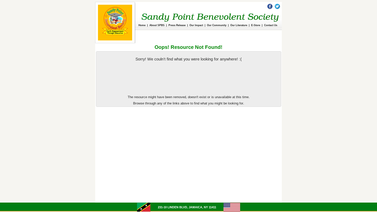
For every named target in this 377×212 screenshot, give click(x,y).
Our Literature (238, 25)
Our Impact (196, 25)
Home (141, 25)
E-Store (255, 25)
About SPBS (157, 25)
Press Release (177, 25)
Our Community (216, 25)
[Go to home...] (115, 42)
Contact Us (270, 25)
